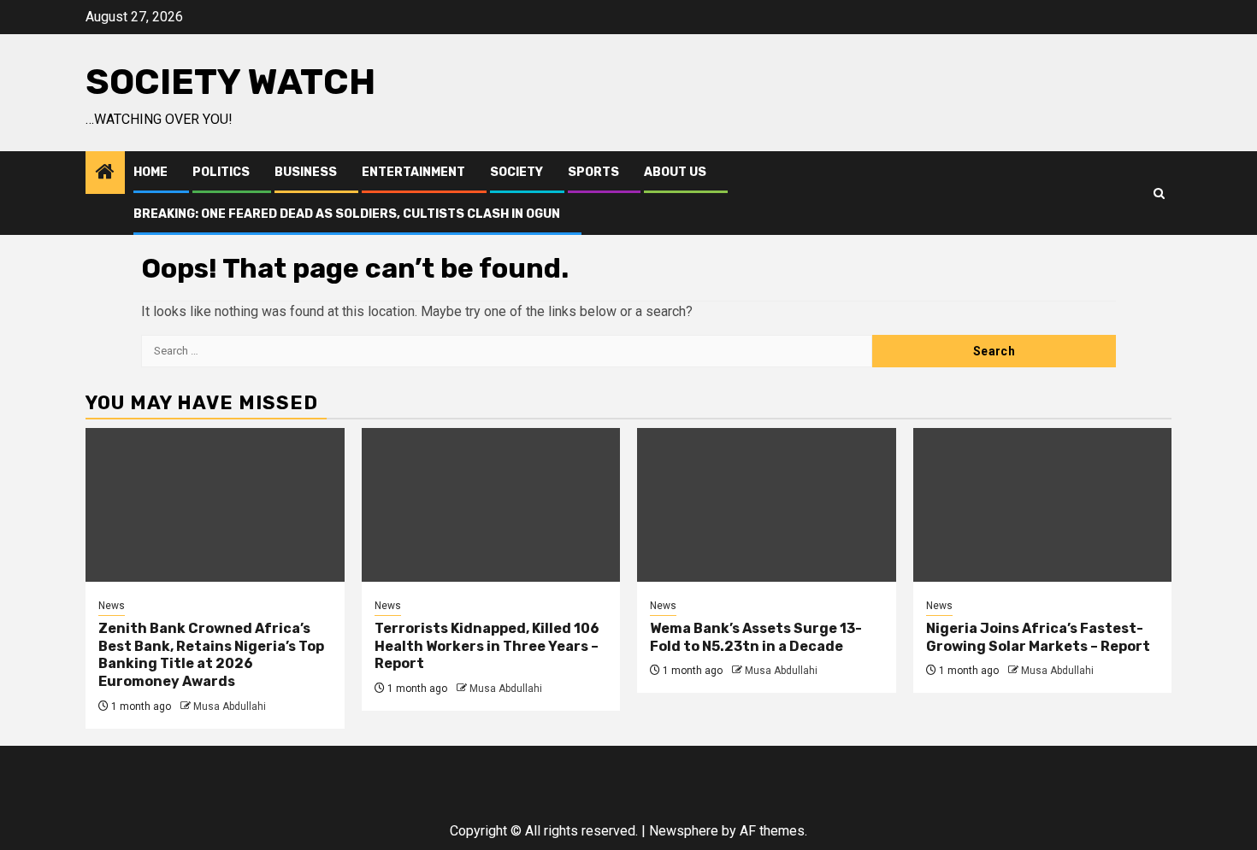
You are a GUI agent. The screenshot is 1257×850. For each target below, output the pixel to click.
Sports (593, 172)
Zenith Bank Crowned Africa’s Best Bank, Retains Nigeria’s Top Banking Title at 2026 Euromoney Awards (211, 654)
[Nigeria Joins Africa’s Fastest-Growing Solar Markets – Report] (1042, 505)
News (111, 606)
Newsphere (683, 831)
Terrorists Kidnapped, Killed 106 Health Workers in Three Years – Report (487, 646)
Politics (221, 172)
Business (305, 172)
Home (150, 172)
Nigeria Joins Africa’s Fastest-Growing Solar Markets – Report (1038, 637)
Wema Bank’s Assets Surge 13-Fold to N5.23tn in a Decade (756, 637)
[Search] (1159, 193)
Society (516, 172)
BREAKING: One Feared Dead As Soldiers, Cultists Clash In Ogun (346, 214)
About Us (675, 172)
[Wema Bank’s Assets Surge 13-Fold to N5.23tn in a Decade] (766, 505)
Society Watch (230, 82)
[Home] (105, 173)
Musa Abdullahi (229, 706)
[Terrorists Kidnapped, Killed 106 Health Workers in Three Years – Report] (491, 505)
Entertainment (413, 172)
